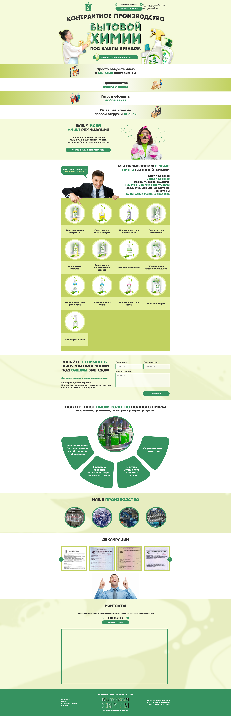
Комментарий (123, 371)
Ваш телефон (150, 362)
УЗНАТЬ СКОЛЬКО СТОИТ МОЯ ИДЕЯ (88, 150)
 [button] (170, 559)
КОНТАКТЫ (66, 706)
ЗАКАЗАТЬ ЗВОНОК (129, 9)
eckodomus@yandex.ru (144, 613)
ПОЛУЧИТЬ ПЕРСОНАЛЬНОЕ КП (116, 57)
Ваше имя (121, 362)
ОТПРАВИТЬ (156, 393)
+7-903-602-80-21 (129, 4)
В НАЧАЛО (65, 699)
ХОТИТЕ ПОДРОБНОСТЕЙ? (75, 170)
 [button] (61, 559)
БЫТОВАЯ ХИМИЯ (69, 703)
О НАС (64, 701)
